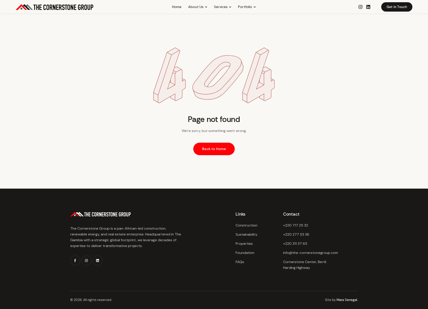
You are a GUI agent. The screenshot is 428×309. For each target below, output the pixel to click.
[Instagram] (86, 260)
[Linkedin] (368, 7)
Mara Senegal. (347, 300)
